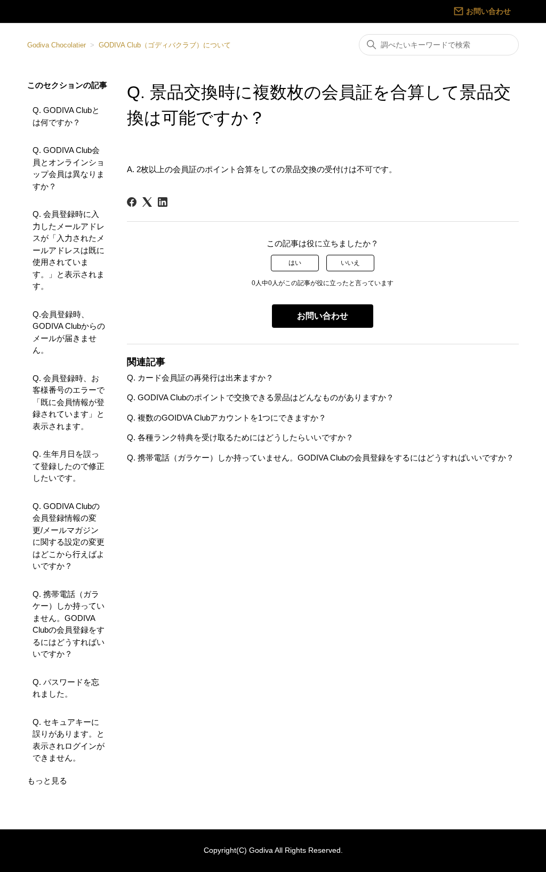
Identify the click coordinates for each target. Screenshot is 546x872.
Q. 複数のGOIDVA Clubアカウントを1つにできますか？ (226, 417)
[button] (482, 11)
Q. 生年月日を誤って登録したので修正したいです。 (69, 465)
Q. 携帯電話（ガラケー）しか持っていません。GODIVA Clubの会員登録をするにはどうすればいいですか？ (69, 624)
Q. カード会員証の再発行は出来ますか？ (200, 377)
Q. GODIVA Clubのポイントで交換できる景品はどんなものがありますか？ (260, 397)
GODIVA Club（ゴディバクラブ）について (165, 45)
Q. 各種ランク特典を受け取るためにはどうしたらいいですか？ (240, 437)
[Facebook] (131, 202)
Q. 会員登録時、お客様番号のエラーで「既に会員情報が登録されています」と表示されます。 (69, 402)
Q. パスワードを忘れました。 (66, 688)
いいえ (350, 263)
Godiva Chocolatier (56, 45)
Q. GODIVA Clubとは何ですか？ (66, 116)
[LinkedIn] (162, 202)
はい (294, 263)
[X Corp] (147, 202)
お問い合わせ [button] (322, 315)
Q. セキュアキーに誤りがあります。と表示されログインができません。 (69, 740)
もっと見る (47, 780)
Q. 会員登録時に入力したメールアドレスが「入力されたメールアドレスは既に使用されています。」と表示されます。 (69, 249)
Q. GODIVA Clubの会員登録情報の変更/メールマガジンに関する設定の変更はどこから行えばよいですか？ (69, 536)
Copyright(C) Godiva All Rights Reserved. (273, 850)
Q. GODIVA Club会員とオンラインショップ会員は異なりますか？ (69, 168)
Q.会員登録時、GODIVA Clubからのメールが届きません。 (69, 332)
